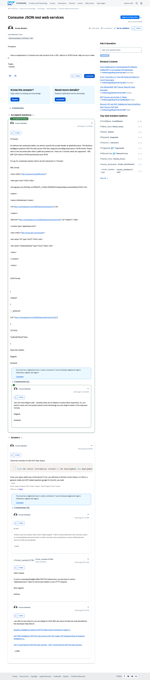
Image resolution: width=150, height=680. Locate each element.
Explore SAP (128, 3)
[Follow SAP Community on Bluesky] (128, 676)
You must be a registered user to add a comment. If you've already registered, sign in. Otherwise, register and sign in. (48, 371)
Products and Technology (38, 3)
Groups (52, 3)
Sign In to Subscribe (130, 17)
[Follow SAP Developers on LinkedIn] (136, 676)
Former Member (21, 28)
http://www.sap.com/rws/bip (32, 233)
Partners (72, 3)
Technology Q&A (51, 8)
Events (80, 3)
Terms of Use (24, 676)
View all (103, 178)
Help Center (89, 3)
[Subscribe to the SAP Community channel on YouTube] (132, 676)
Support (66, 676)
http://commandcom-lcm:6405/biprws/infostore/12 (34, 207)
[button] (133, 28)
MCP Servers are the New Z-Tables (113, 97)
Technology (40, 8)
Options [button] (141, 17)
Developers (62, 3)
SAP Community (13, 8)
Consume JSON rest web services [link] (68, 8)
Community (21, 3)
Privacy (14, 676)
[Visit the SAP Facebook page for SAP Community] (124, 676)
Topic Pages (101, 3)
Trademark (57, 676)
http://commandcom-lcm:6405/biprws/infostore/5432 (40, 220)
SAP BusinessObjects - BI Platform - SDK (21, 38)
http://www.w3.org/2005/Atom (33, 174)
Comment (89, 76)
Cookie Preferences (78, 676)
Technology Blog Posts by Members (116, 100)
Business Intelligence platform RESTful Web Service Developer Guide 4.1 (42, 630)
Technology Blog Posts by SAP (114, 72)
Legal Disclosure (45, 676)
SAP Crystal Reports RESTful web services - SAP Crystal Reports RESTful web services (48, 645)
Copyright (34, 676)
